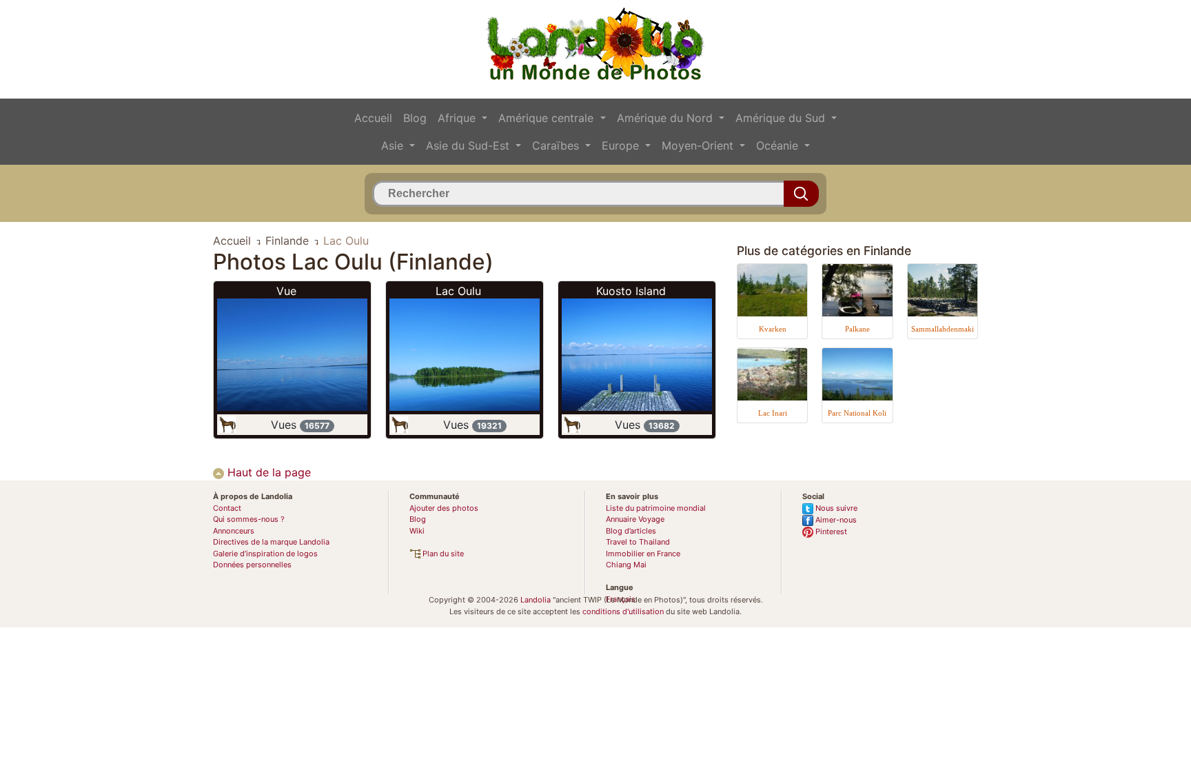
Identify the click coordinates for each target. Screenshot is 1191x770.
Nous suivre (835, 508)
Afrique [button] (458, 118)
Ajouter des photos (443, 508)
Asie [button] (394, 145)
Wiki (417, 531)
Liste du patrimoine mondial (656, 508)
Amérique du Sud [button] (781, 118)
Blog (415, 118)
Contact (227, 508)
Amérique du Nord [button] (666, 118)
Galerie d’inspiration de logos (265, 553)
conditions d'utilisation (623, 611)
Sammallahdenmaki (942, 329)
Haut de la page (267, 472)
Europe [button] (622, 145)
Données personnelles (252, 564)
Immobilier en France (643, 553)
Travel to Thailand (638, 542)
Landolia (535, 600)
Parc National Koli (857, 413)
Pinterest (830, 531)
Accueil (373, 118)
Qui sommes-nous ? (249, 519)
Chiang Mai (626, 564)
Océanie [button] (779, 145)
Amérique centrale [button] (547, 118)
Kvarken (772, 329)
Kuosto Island (631, 291)
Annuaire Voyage (635, 519)
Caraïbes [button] (557, 145)
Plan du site (442, 553)
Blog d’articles (631, 531)
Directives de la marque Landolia (271, 542)
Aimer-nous (835, 520)
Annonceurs (233, 531)
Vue (286, 291)
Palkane (857, 329)
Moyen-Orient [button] (699, 145)
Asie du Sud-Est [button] (469, 145)
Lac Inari (772, 413)
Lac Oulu (458, 291)
